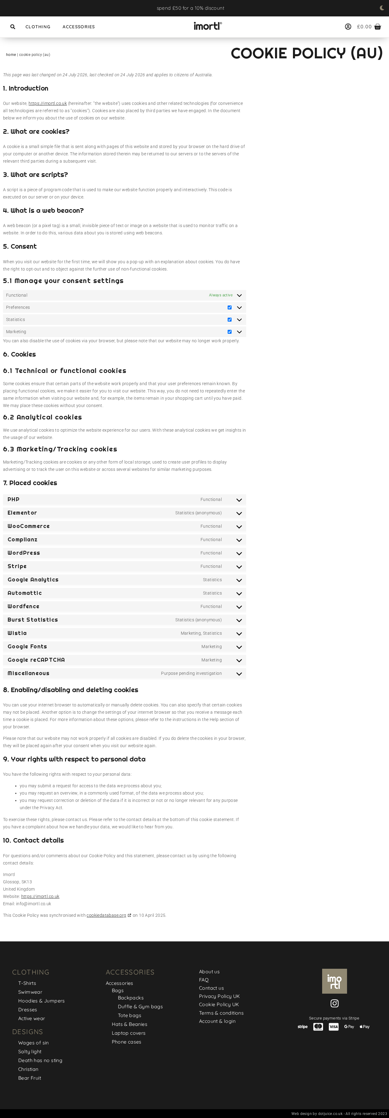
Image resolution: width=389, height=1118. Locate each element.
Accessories (79, 26)
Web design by (304, 1114)
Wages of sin (33, 1043)
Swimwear (30, 992)
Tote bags (130, 1015)
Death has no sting (40, 1060)
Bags (118, 990)
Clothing (38, 26)
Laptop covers (129, 1033)
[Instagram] (334, 1003)
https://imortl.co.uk (48, 103)
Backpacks (131, 998)
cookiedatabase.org (106, 915)
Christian (28, 1069)
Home (11, 55)
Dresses (27, 1009)
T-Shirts (27, 983)
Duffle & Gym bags (140, 1006)
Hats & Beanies (130, 1024)
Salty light (29, 1051)
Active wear (31, 1018)
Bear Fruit (29, 1078)
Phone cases (127, 1042)
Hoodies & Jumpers (41, 1001)
